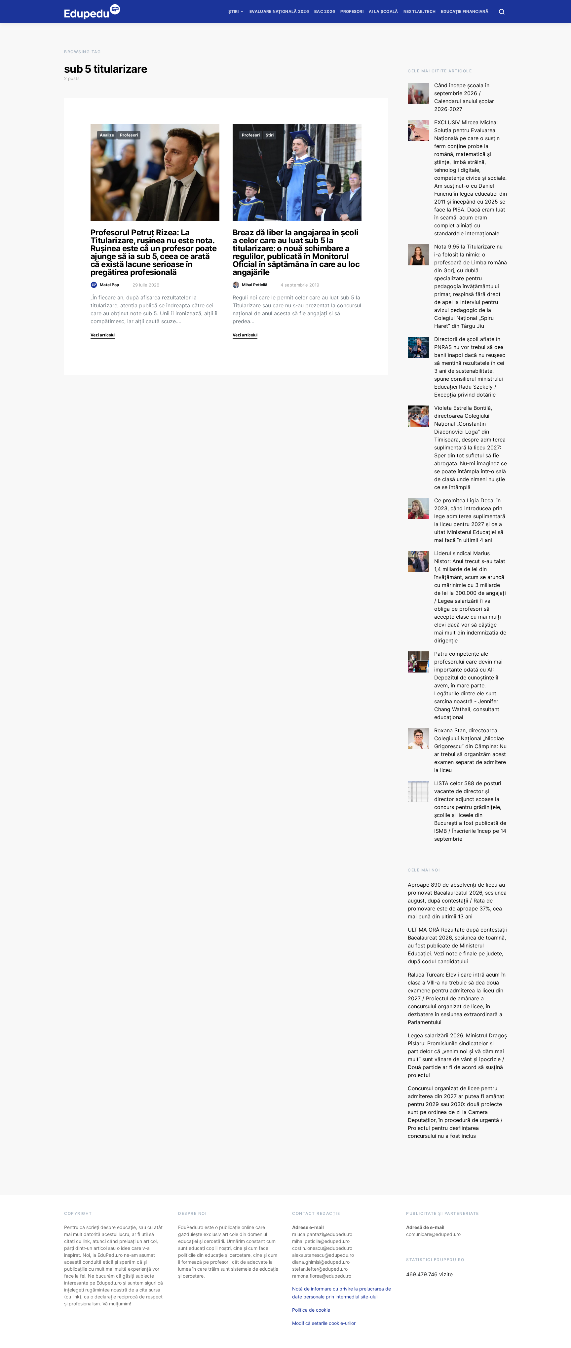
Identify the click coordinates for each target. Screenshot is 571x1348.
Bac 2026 (324, 11)
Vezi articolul (103, 334)
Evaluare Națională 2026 (279, 11)
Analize (107, 135)
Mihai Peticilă (254, 284)
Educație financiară (464, 11)
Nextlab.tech (419, 11)
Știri (233, 11)
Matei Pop (109, 284)
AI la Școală (383, 11)
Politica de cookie (311, 1310)
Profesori (351, 11)
